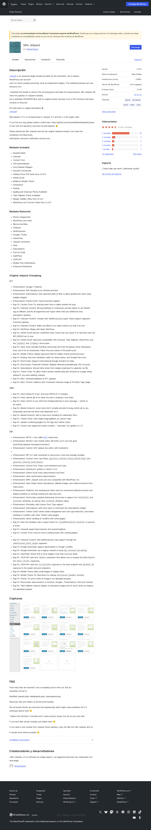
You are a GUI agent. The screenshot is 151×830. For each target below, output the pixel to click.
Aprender (67, 791)
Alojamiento (14, 798)
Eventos (93, 795)
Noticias (12, 795)
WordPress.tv (69, 802)
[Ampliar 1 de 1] (92, 606)
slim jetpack (136, 100)
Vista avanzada (108, 111)
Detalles (15, 59)
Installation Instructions (19, 740)
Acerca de (13, 791)
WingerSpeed (32, 49)
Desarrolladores (69, 798)
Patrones (39, 802)
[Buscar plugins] (34, 20)
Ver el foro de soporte (111, 174)
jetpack (127, 100)
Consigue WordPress (137, 4)
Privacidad (13, 802)
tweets (125, 105)
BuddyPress (122, 802)
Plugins (39, 798)
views (138, 105)
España (34, 815)
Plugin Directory (15, 12)
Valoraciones (30, 59)
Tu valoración (108, 154)
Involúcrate (94, 791)
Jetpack (13, 76)
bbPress (121, 798)
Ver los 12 (138, 95)
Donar (93, 798)
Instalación (45, 59)
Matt (120, 795)
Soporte (138, 59)
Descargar (135, 47)
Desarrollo (60, 59)
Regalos (94, 802)
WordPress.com (124, 791)
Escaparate (40, 791)
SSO (45, 437)
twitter (132, 105)
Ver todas (137, 154)
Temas (39, 795)
